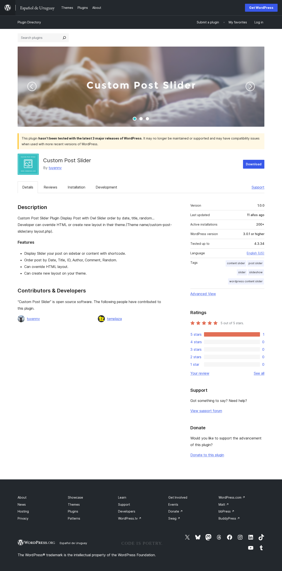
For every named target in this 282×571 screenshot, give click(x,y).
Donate (175, 511)
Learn (122, 497)
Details (27, 187)
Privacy (23, 518)
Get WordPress (261, 7)
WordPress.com (232, 497)
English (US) (255, 253)
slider (242, 272)
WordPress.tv (129, 518)
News (22, 504)
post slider (256, 263)
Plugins (73, 511)
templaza (114, 319)
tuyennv (55, 168)
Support (258, 187)
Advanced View (203, 294)
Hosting (23, 511)
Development (106, 187)
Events (173, 504)
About (22, 497)
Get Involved (177, 497)
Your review (199, 373)
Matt (224, 504)
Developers (126, 511)
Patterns (74, 518)
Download (254, 164)
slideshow (256, 272)
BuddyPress (229, 518)
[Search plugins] (64, 37)
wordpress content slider (246, 281)
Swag (174, 518)
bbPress (226, 511)
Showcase (75, 497)
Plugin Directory (29, 22)
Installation (76, 187)
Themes (74, 504)
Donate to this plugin (207, 455)
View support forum (206, 411)
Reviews (50, 187)
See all (259, 373)
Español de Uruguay (73, 543)
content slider (236, 263)
